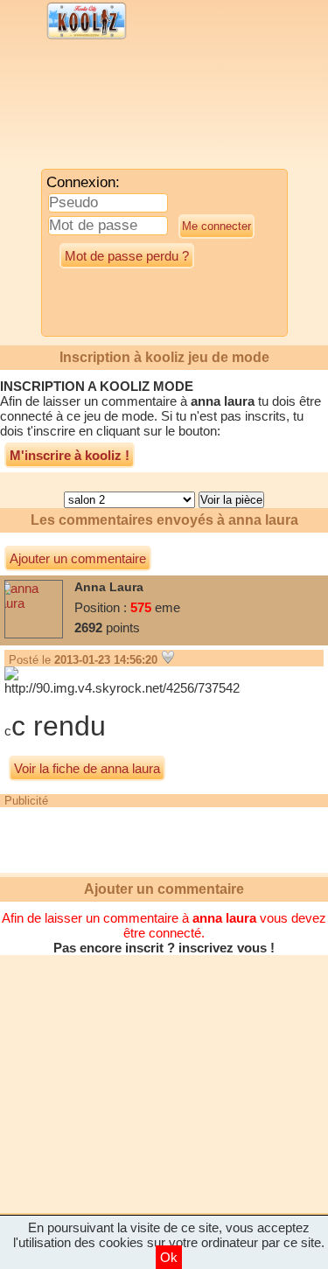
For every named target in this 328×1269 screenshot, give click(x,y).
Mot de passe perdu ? (127, 255)
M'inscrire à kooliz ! (69, 455)
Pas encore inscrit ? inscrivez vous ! (164, 947)
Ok (169, 1257)
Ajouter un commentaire (78, 558)
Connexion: (83, 182)
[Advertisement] (144, 109)
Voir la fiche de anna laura (87, 768)
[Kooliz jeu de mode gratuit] (87, 37)
